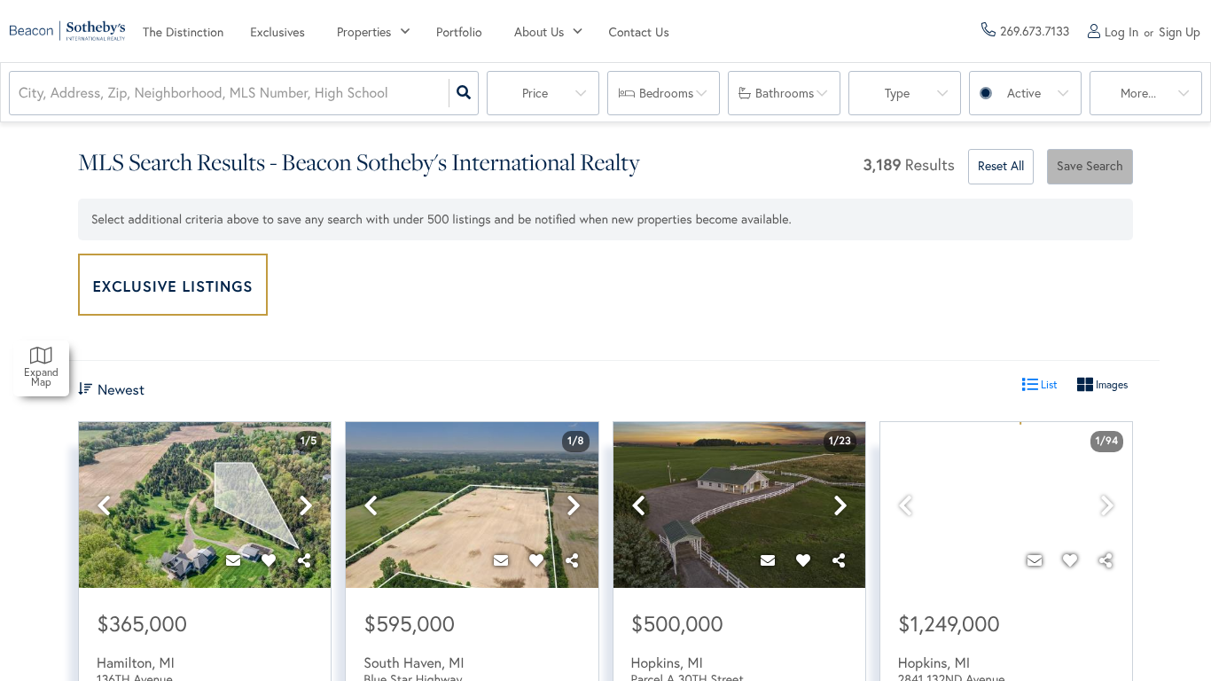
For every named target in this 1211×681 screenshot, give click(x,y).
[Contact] (233, 561)
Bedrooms (666, 93)
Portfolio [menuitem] (459, 32)
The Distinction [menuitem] (183, 32)
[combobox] (20, 93)
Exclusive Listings (173, 286)
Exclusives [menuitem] (277, 32)
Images (1110, 384)
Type (897, 93)
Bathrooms (784, 93)
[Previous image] (104, 506)
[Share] (304, 561)
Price (535, 93)
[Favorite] (268, 561)
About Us (539, 32)
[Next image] (306, 506)
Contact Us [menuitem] (639, 32)
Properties (364, 32)
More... (1138, 93)
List (1048, 384)
